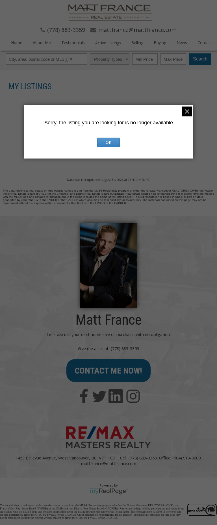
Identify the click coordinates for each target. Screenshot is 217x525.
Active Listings (108, 42)
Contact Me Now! (108, 371)
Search (200, 59)
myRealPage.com (109, 491)
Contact (205, 42)
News (182, 42)
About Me (42, 42)
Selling (137, 42)
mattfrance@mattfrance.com (108, 463)
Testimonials (73, 42)
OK (108, 142)
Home (16, 42)
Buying (160, 42)
